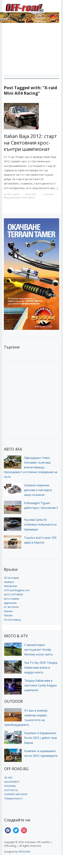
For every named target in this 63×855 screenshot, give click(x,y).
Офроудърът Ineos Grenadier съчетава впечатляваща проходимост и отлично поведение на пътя (30, 467)
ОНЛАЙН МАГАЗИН (15, 794)
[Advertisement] (31, 50)
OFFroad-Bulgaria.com (17, 590)
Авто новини (11, 598)
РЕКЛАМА (10, 786)
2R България (11, 577)
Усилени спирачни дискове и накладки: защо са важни (38, 490)
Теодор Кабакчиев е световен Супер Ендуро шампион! (40, 685)
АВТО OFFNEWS (13, 594)
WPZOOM (24, 851)
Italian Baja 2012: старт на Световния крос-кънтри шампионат (30, 142)
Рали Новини (28, 197)
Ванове (8, 611)
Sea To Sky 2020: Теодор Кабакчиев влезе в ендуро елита (40, 667)
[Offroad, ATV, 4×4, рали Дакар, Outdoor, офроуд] (31, 7)
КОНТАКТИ (11, 790)
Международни (12, 197)
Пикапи (8, 615)
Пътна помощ (12, 619)
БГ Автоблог (11, 607)
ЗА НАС (8, 777)
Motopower (10, 586)
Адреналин (10, 603)
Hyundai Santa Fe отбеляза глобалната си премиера (40, 524)
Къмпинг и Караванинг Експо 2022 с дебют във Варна (40, 737)
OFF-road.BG (13, 194)
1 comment (47, 194)
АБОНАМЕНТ (12, 781)
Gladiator (9, 582)
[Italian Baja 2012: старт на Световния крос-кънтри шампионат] (21, 116)
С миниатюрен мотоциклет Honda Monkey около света (38, 649)
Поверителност (13, 798)
